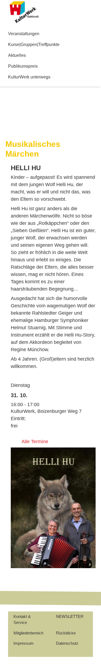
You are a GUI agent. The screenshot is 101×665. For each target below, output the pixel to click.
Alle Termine (35, 441)
